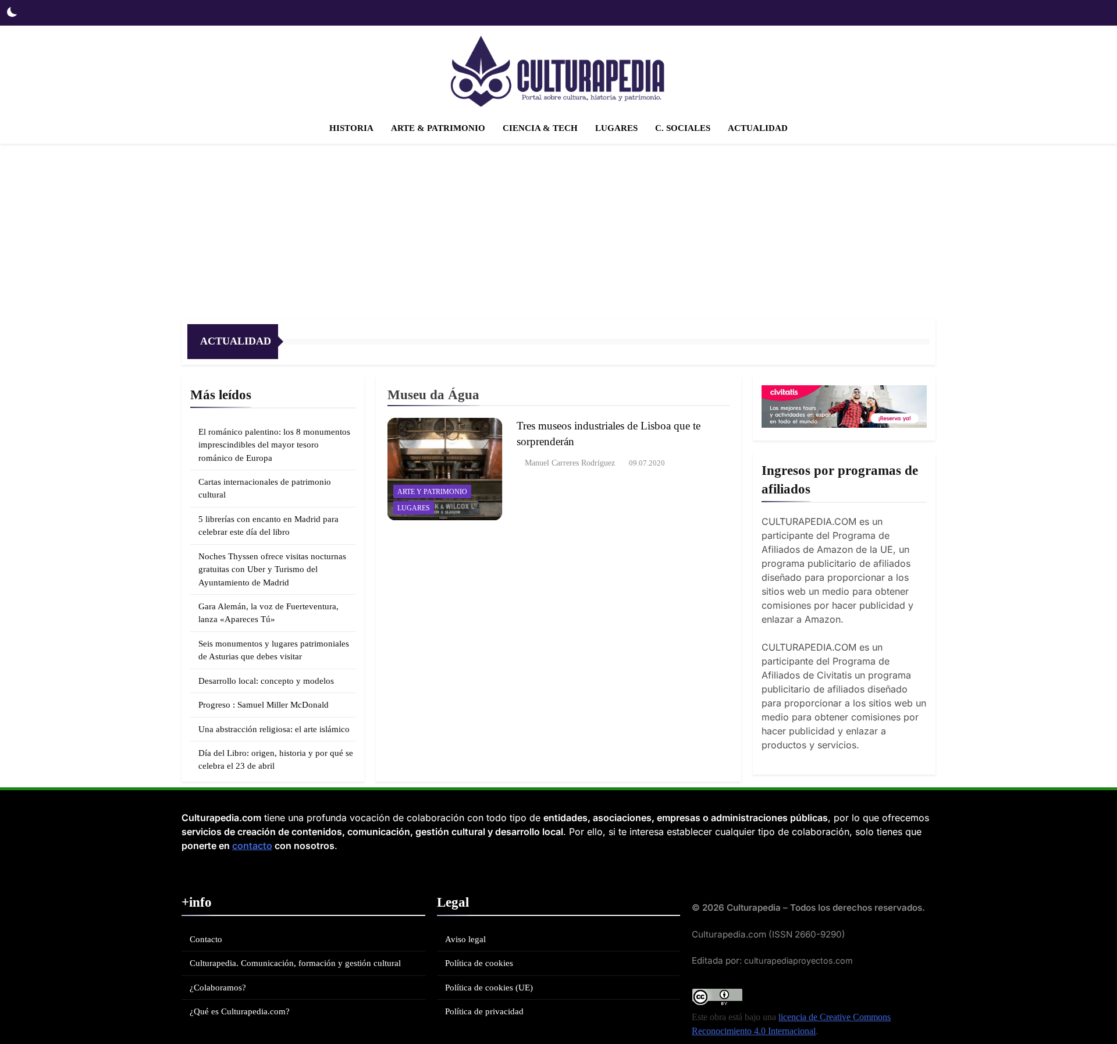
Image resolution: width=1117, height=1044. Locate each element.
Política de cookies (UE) (489, 987)
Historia (351, 128)
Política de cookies (479, 963)
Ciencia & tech (540, 128)
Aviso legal (465, 939)
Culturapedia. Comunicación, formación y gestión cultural (295, 963)
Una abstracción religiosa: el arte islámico (274, 729)
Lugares (616, 128)
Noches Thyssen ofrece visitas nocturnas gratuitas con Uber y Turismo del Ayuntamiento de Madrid (272, 569)
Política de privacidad (484, 1011)
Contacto (206, 939)
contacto (252, 845)
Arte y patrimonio (432, 492)
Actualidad (758, 128)
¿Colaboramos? (218, 987)
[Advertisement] (558, 231)
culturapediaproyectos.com (798, 960)
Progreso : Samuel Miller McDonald (263, 704)
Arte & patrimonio (438, 128)
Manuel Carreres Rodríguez (570, 463)
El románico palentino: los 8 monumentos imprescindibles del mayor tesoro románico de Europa (274, 445)
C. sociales (682, 128)
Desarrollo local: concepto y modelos (266, 681)
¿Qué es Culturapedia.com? (240, 1011)
